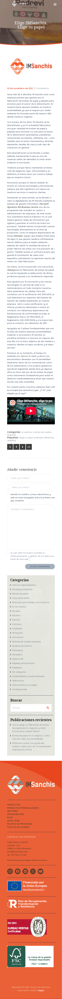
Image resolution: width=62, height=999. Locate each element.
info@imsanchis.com (17, 851)
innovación (17, 637)
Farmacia (16, 624)
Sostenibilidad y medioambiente (28, 676)
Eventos (16, 619)
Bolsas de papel (20, 593)
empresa (38, 437)
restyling (11, 440)
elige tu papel (26, 437)
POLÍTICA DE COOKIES (18, 827)
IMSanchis (49, 437)
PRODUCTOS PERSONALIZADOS (23, 808)
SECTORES (12, 811)
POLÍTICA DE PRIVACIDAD (19, 824)
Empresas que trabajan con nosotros (30, 602)
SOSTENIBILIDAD (15, 814)
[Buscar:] (31, 707)
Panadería (17, 654)
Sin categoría (19, 672)
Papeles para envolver (23, 663)
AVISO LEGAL (13, 820)
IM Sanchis (26, 432)
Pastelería (17, 667)
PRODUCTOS (13, 804)
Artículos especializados (24, 585)
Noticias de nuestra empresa (26, 641)
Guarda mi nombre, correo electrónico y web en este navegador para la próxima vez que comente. (32, 497)
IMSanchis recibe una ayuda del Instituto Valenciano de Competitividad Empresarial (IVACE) (31, 746)
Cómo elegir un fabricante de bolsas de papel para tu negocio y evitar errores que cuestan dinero (30, 727)
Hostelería (17, 628)
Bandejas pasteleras (22, 589)
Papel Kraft (17, 659)
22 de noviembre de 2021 (20, 88)
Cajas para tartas (20, 598)
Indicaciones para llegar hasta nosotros (27, 860)
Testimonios (18, 680)
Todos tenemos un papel (24, 685)
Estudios (16, 615)
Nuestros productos (22, 646)
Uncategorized (19, 689)
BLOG (10, 817)
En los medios (19, 606)
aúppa (41, 990)
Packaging (17, 650)
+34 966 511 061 (18, 855)
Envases (16, 611)
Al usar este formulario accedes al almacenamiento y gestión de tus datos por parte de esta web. (32, 555)
